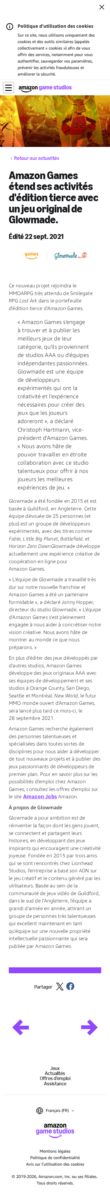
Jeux (55, 1068)
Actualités (55, 1073)
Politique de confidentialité (55, 1157)
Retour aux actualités (36, 158)
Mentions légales (55, 1151)
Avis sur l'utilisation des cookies (55, 1163)
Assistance (55, 1083)
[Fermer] (101, 8)
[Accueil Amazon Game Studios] (45, 88)
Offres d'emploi (55, 1078)
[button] (8, 87)
